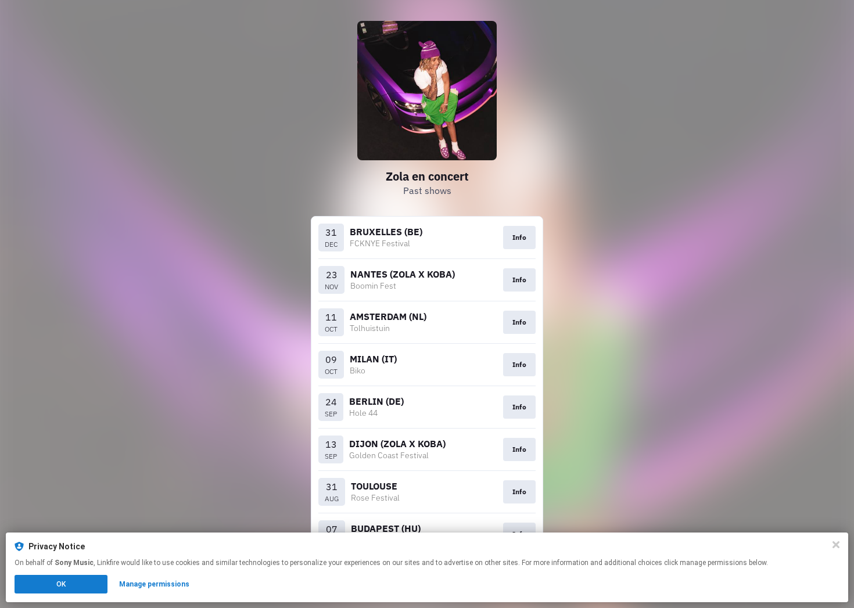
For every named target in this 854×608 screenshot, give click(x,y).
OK (61, 584)
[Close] (836, 544)
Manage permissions (154, 584)
